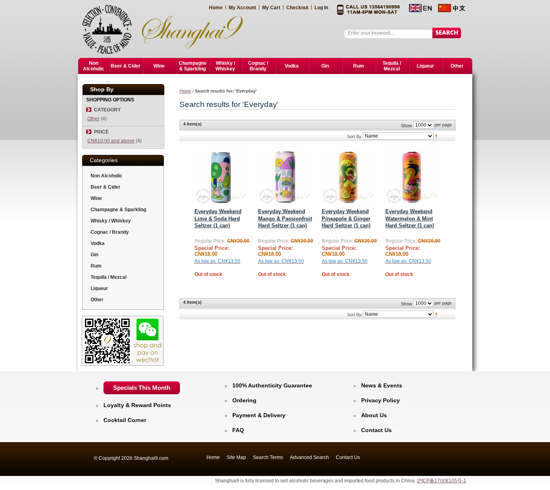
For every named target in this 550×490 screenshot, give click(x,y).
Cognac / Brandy (110, 232)
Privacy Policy (380, 400)
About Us (374, 415)
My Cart (271, 7)
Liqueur (99, 288)
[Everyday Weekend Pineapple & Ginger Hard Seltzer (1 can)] (349, 177)
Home (216, 7)
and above (110, 141)
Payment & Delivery (258, 415)
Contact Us (376, 430)
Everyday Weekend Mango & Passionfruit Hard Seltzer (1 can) (285, 218)
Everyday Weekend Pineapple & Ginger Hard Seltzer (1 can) (346, 218)
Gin (94, 254)
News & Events (381, 385)
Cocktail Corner (124, 420)
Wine (96, 198)
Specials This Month (141, 387)
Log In (321, 7)
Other (93, 118)
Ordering (244, 400)
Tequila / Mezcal (108, 277)
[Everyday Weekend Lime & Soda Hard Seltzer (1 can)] (221, 177)
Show (406, 125)
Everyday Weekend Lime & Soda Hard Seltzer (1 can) (218, 218)
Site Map (236, 457)
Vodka (98, 243)
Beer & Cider (105, 187)
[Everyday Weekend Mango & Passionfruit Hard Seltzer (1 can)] (285, 177)
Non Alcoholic (106, 176)
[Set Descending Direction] (436, 136)
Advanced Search (309, 457)
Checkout (297, 7)
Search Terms (268, 457)
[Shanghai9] (166, 29)
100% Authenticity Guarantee (272, 385)
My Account (242, 7)
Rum (96, 266)
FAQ (238, 430)
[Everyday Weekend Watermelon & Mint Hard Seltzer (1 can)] (412, 177)
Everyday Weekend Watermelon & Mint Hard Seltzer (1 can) (409, 218)
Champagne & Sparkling (118, 209)
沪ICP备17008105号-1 (441, 481)
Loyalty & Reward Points (137, 405)
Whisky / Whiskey (111, 221)
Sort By (354, 136)
